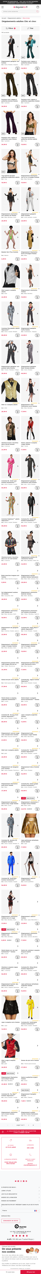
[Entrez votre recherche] (37, 12)
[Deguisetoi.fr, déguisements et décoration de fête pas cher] (20, 7)
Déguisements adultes (14, 18)
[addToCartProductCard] (17, 68)
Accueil (3, 18)
